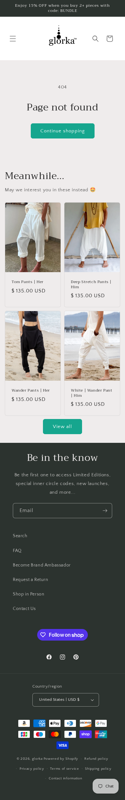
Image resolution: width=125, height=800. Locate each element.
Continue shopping (62, 131)
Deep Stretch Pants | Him (91, 285)
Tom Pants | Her (28, 282)
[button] (13, 39)
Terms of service (64, 769)
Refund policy (96, 759)
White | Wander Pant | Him (91, 393)
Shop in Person (28, 594)
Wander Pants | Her (31, 390)
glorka (37, 759)
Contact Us (24, 608)
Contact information (65, 778)
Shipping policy (98, 769)
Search (20, 535)
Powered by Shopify (61, 759)
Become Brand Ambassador (42, 565)
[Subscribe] (105, 510)
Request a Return (30, 579)
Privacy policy (32, 769)
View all (62, 426)
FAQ (17, 550)
